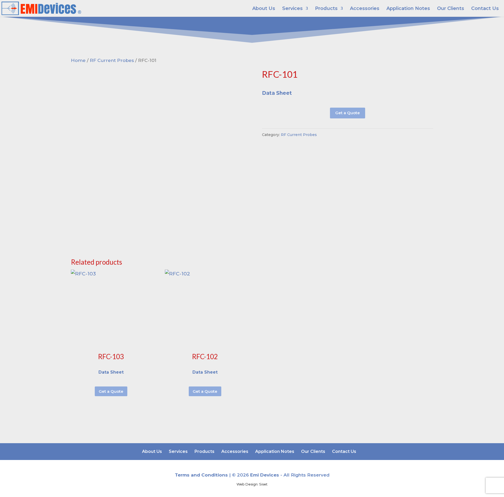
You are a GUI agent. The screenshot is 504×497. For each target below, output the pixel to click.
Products (326, 9)
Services (292, 9)
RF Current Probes (112, 60)
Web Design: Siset (252, 484)
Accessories (364, 9)
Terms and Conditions (201, 475)
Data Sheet (277, 93)
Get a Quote (347, 112)
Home (78, 60)
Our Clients (450, 9)
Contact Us (485, 9)
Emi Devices (264, 475)
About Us (263, 9)
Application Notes (408, 9)
